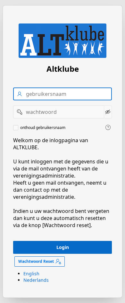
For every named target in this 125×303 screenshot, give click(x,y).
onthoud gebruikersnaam (42, 127)
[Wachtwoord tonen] (108, 112)
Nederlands (36, 280)
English (31, 274)
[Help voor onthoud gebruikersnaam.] (108, 127)
